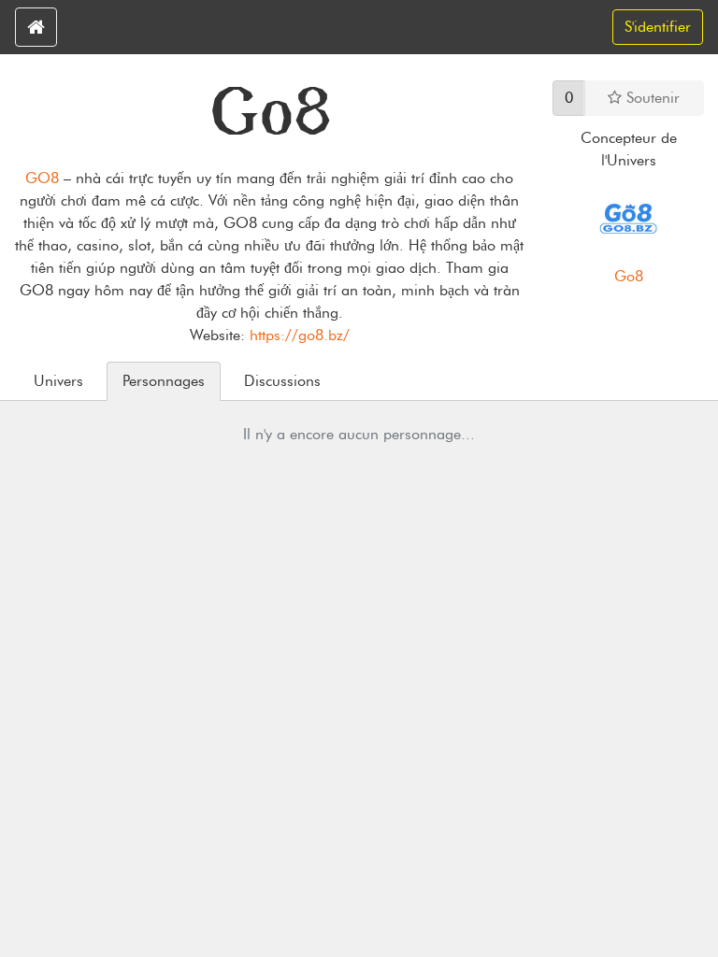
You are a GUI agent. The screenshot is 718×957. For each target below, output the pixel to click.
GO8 (42, 178)
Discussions (282, 381)
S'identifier (658, 27)
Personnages (163, 381)
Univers (58, 381)
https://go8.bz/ (300, 335)
